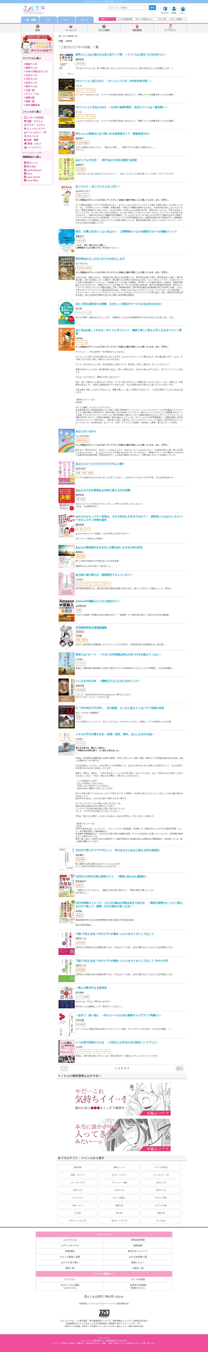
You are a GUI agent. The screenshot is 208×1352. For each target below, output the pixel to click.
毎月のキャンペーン (138, 1251)
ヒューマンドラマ (77, 1182)
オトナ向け (161, 1220)
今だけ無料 (104, 30)
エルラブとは (70, 1239)
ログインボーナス (70, 1245)
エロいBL (162, 19)
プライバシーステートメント (102, 1303)
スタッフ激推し (119, 1198)
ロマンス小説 (161, 1205)
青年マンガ (161, 1190)
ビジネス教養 (82, 997)
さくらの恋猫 (138, 1279)
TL (48, 19)
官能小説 (161, 1213)
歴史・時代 (81, 640)
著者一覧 (69, 1268)
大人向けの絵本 (83, 268)
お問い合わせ (116, 1296)
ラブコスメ (170, 30)
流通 (78, 610)
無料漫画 (137, 30)
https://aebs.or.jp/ (136, 1326)
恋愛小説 (119, 1205)
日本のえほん (82, 195)
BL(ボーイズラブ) (119, 1220)
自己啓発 (80, 64)
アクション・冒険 (119, 1182)
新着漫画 (69, 1251)
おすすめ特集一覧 (138, 1256)
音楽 (78, 717)
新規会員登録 (138, 1239)
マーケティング (83, 313)
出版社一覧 (138, 1268)
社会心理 (80, 240)
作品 (63, 36)
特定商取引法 (123, 1303)
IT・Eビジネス (83, 529)
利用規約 (83, 1303)
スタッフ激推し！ (177, 19)
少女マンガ (161, 1182)
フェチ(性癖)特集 (124, 19)
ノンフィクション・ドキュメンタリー (93, 584)
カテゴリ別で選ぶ (70, 1262)
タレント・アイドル (85, 90)
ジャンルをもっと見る (32, 153)
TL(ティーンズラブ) (77, 1220)
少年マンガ (119, 1190)
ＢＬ (66, 19)
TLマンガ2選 (161, 1198)
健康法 (79, 885)
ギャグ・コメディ (119, 1175)
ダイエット (81, 342)
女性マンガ (78, 1190)
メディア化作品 (161, 1167)
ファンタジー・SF (161, 1175)
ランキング (71, 30)
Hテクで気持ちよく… (145, 19)
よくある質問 (95, 1296)
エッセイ (80, 663)
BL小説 (119, 1213)
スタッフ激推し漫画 (70, 1256)
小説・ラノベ (78, 1205)
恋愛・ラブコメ (77, 1175)
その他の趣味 (82, 143)
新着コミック (119, 1167)
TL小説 (78, 1213)
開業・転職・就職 (84, 473)
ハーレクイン (78, 1198)
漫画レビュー (138, 1262)
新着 (37, 30)
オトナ (84, 19)
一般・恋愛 (30, 19)
